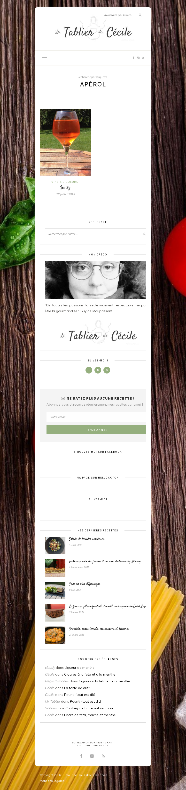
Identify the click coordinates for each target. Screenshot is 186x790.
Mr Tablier (52, 701)
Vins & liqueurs (64, 181)
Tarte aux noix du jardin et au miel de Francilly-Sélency (105, 561)
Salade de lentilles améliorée (86, 539)
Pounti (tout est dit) (79, 694)
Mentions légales (52, 781)
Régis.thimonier (57, 681)
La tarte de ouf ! (77, 688)
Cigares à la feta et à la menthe (89, 674)
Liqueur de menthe (79, 667)
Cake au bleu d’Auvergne (84, 584)
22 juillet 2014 (65, 194)
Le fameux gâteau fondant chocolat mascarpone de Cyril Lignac (109, 606)
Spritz (65, 187)
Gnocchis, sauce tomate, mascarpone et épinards (99, 629)
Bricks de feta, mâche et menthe (90, 715)
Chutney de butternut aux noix (89, 708)
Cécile (49, 674)
